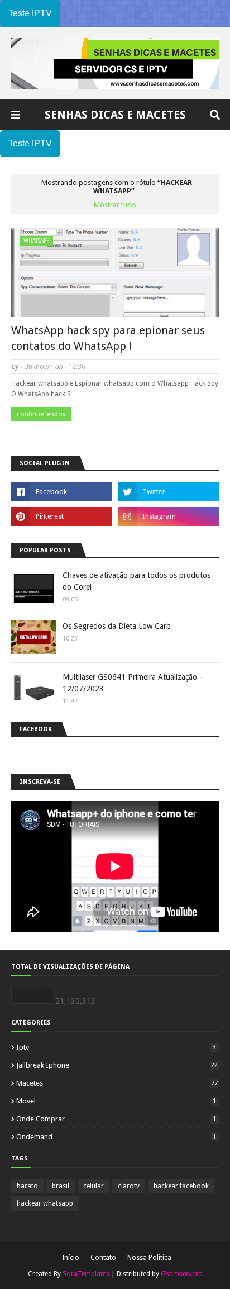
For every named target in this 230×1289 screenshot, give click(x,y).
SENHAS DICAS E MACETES (115, 114)
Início (70, 1258)
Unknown (38, 367)
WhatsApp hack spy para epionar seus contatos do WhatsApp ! (108, 338)
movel (116, 1101)
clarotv (129, 1186)
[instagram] (168, 516)
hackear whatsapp (45, 1203)
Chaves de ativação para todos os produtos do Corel (136, 581)
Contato (103, 1258)
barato (27, 1186)
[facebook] (61, 491)
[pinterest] (61, 516)
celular (93, 1186)
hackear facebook (181, 1186)
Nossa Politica (149, 1258)
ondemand (116, 1136)
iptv (116, 1047)
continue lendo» (41, 414)
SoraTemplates (86, 1274)
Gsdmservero (182, 1274)
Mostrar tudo (115, 205)
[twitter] (168, 491)
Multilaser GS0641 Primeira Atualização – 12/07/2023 (133, 682)
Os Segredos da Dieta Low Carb (117, 626)
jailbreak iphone (117, 1065)
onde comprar (116, 1119)
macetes (117, 1083)
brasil (60, 1186)
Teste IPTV (30, 13)
